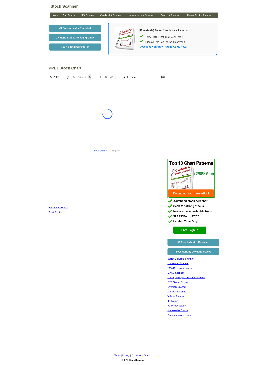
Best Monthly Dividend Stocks (193, 251)
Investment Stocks (58, 207)
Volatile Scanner (175, 296)
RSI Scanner (88, 15)
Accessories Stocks (177, 310)
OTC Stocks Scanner (178, 282)
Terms (117, 355)
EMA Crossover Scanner (180, 268)
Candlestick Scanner (111, 15)
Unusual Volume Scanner (141, 15)
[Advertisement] (75, 180)
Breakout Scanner (170, 15)
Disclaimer (136, 355)
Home (55, 15)
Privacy (126, 355)
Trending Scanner (176, 291)
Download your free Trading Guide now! (163, 46)
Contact (147, 355)
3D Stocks (172, 301)
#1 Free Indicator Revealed (75, 28)
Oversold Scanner (176, 287)
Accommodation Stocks (179, 315)
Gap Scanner (69, 15)
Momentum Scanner (178, 263)
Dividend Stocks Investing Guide (75, 37)
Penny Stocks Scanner (199, 15)
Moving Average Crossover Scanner (186, 277)
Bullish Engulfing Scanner (180, 258)
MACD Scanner (175, 272)
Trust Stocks (55, 212)
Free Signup (189, 230)
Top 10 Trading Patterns (75, 47)
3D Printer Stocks (176, 305)
